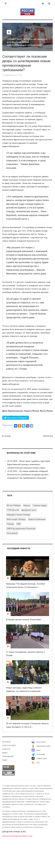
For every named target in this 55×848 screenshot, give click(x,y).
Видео (5, 753)
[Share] (42, 3)
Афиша (26, 505)
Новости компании (36, 519)
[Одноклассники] (19, 426)
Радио (4, 760)
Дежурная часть (29, 510)
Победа (10, 524)
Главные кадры (40, 505)
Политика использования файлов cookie (17, 836)
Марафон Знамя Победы (18, 514)
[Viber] (27, 426)
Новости (6, 749)
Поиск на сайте (9, 745)
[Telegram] (31, 426)
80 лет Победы (14, 505)
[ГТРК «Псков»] (27, 12)
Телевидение (8, 756)
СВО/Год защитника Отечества (21, 528)
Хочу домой (12, 533)
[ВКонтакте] (15, 426)
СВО (18, 524)
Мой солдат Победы (16, 519)
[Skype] (23, 426)
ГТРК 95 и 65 (13, 510)
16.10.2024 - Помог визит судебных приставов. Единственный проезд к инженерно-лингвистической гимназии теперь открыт (28, 464)
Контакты (6, 742)
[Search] (49, 3)
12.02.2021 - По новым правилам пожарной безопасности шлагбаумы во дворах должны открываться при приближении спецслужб (28, 474)
